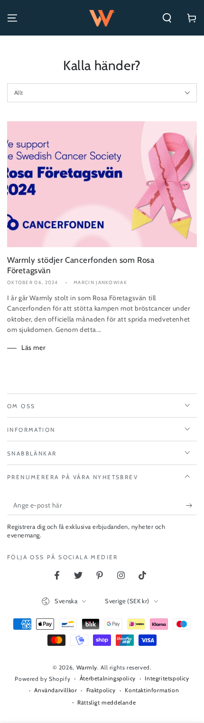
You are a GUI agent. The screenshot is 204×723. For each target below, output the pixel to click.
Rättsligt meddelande (106, 702)
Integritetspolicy (167, 678)
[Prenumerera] (191, 505)
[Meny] (12, 18)
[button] (167, 18)
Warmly (87, 667)
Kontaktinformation (152, 690)
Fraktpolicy (101, 690)
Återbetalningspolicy (108, 678)
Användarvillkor (55, 690)
